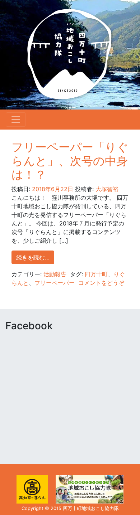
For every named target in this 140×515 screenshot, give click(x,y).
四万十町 (96, 274)
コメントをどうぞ (101, 282)
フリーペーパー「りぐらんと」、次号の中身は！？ (70, 160)
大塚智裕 (106, 189)
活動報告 (54, 274)
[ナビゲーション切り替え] (16, 119)
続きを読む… (33, 257)
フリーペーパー (54, 282)
